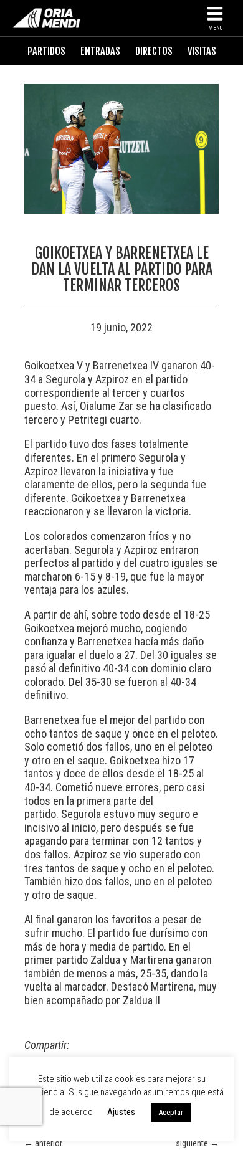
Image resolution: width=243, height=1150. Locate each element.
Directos (154, 51)
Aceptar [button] (170, 1112)
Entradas (100, 51)
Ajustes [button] (121, 1112)
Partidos (46, 51)
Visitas (202, 51)
